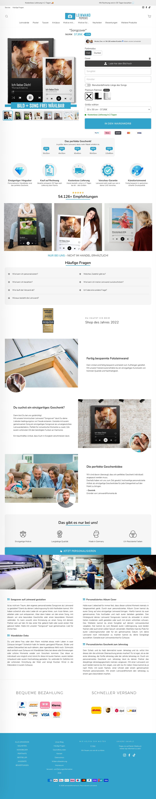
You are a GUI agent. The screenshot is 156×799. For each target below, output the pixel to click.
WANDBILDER (22, 750)
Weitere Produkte (129, 22)
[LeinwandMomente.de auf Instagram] (124, 755)
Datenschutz (59, 757)
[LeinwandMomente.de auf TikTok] (134, 755)
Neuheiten (97, 22)
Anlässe (56, 22)
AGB (59, 773)
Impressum (59, 765)
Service (7, 7)
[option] (39, 2)
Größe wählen (92, 104)
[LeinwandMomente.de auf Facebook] (129, 755)
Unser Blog (59, 742)
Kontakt (59, 753)
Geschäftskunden (59, 750)
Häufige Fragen (18, 7)
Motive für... (83, 22)
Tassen (45, 22)
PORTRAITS (22, 753)
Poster (36, 22)
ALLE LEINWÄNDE (22, 742)
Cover (87, 58)
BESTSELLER (22, 757)
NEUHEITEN (22, 746)
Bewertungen (111, 22)
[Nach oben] (41, 705)
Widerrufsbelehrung (59, 761)
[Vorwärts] (147, 423)
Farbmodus (90, 48)
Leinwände (24, 22)
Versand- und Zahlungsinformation (59, 769)
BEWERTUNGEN (22, 765)
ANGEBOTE (22, 761)
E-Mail (93, 746)
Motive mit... (68, 22)
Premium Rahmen (97, 90)
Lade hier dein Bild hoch (120, 63)
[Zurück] (81, 423)
